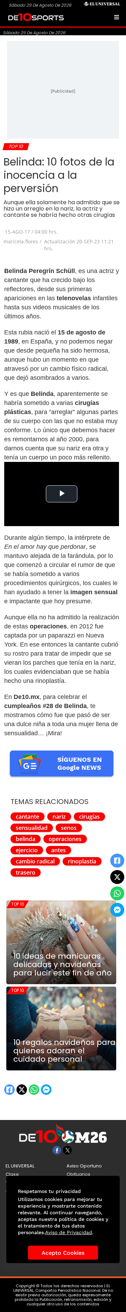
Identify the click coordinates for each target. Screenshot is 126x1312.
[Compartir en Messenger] (117, 910)
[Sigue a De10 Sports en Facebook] (56, 1150)
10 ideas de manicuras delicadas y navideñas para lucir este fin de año (62, 964)
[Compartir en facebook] (117, 861)
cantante (27, 816)
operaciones (65, 839)
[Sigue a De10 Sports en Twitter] (67, 1150)
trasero (25, 872)
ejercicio (27, 850)
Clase (12, 1174)
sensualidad (32, 828)
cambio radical (35, 861)
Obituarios (78, 1174)
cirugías (89, 816)
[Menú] (116, 17)
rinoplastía (82, 861)
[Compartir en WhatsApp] (117, 893)
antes (58, 850)
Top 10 (17, 904)
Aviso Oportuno (84, 1166)
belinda (25, 839)
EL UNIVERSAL (20, 1166)
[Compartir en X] (117, 877)
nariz (59, 816)
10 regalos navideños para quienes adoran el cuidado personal (64, 1050)
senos (69, 828)
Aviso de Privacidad (68, 1232)
